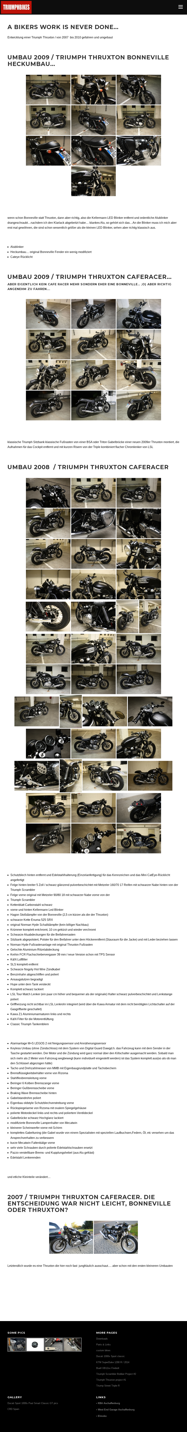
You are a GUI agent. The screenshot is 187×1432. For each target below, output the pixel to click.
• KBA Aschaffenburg (108, 1403)
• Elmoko (101, 1416)
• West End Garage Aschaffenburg (115, 1409)
